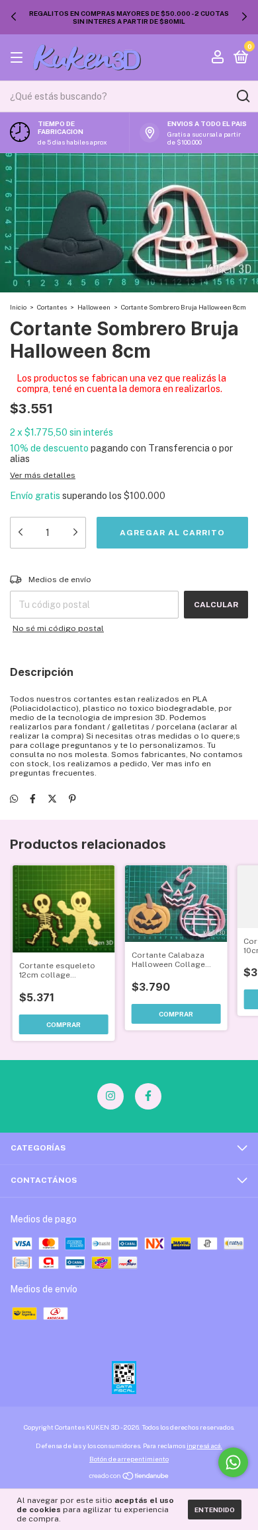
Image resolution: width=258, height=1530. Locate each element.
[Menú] (19, 58)
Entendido (214, 1509)
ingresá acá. (204, 1445)
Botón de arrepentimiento (129, 1459)
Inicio (18, 307)
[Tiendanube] (129, 1476)
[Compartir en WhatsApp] (14, 798)
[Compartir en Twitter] (52, 798)
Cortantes (52, 307)
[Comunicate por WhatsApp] (233, 1462)
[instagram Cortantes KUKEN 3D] (110, 1096)
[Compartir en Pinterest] (72, 798)
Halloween (93, 307)
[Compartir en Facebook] (33, 798)
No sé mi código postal (58, 628)
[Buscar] (242, 96)
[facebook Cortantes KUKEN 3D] (148, 1096)
